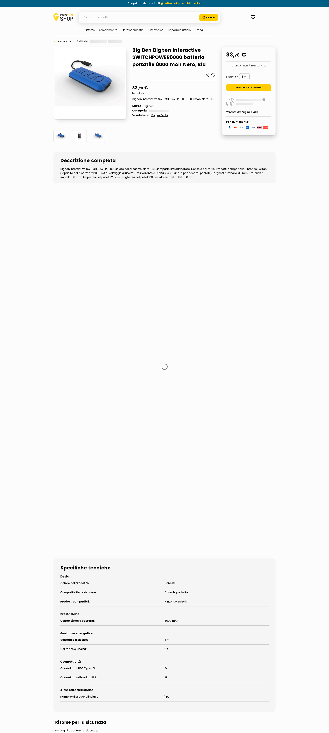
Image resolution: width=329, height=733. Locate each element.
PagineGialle (159, 115)
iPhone (103, 523)
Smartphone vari (176, 523)
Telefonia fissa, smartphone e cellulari (109, 41)
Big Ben (149, 106)
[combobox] (149, 17)
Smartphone (140, 41)
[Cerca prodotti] (208, 17)
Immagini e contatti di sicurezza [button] (77, 497)
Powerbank (156, 41)
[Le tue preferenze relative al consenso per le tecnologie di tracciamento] (323, 727)
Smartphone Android (136, 523)
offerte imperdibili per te (182, 3)
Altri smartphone (73, 523)
